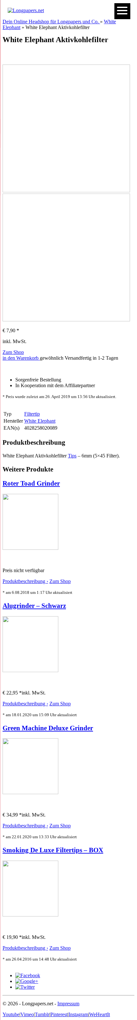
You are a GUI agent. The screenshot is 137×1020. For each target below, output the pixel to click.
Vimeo (27, 1014)
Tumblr (42, 1014)
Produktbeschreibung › (25, 581)
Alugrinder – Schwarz (34, 605)
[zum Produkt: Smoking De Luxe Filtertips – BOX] (30, 914)
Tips (72, 455)
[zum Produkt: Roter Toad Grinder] (30, 548)
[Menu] (122, 11)
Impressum (68, 1003)
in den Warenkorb (21, 358)
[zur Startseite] (26, 10)
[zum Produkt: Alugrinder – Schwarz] (30, 670)
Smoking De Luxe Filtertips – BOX (53, 850)
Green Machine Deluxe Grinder (48, 728)
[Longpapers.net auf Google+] (26, 981)
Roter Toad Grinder (31, 483)
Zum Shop (13, 352)
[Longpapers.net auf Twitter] (25, 987)
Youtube (11, 1014)
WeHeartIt (99, 1014)
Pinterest (59, 1014)
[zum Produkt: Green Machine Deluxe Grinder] (30, 792)
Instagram (78, 1014)
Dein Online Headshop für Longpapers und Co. (51, 21)
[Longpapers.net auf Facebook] (27, 975)
